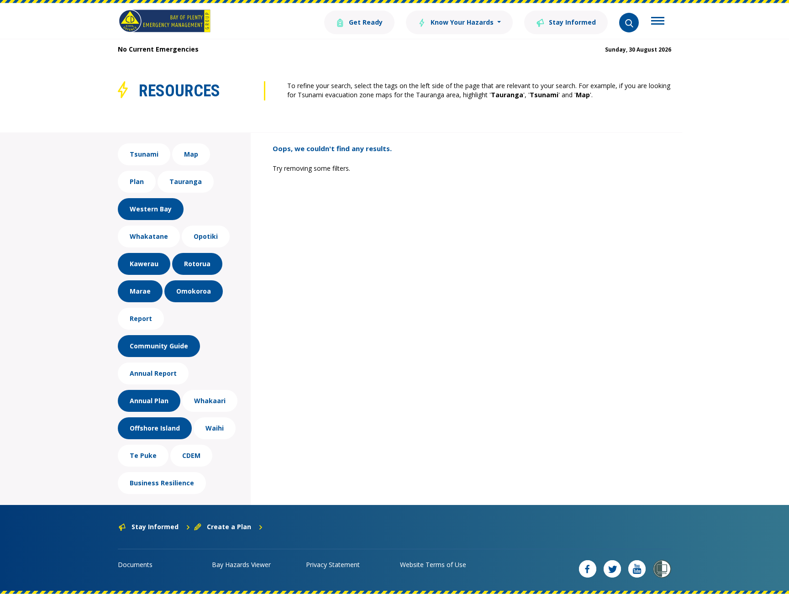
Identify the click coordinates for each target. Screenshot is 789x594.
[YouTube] (637, 569)
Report (141, 318)
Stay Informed (571, 22)
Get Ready (365, 22)
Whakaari (210, 400)
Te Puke (143, 455)
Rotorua (197, 263)
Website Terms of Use (433, 564)
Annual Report (153, 373)
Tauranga (185, 181)
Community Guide (159, 346)
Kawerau (144, 263)
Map (191, 154)
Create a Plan (229, 526)
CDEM (191, 455)
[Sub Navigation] (657, 22)
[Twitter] (612, 569)
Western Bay (151, 209)
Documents (135, 564)
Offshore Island (155, 428)
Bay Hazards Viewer (241, 564)
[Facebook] (587, 569)
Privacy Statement (333, 564)
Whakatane (149, 236)
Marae (140, 291)
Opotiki (206, 236)
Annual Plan (149, 400)
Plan (137, 181)
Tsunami (144, 154)
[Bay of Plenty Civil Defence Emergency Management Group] (164, 21)
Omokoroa (193, 291)
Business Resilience (162, 482)
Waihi (214, 428)
